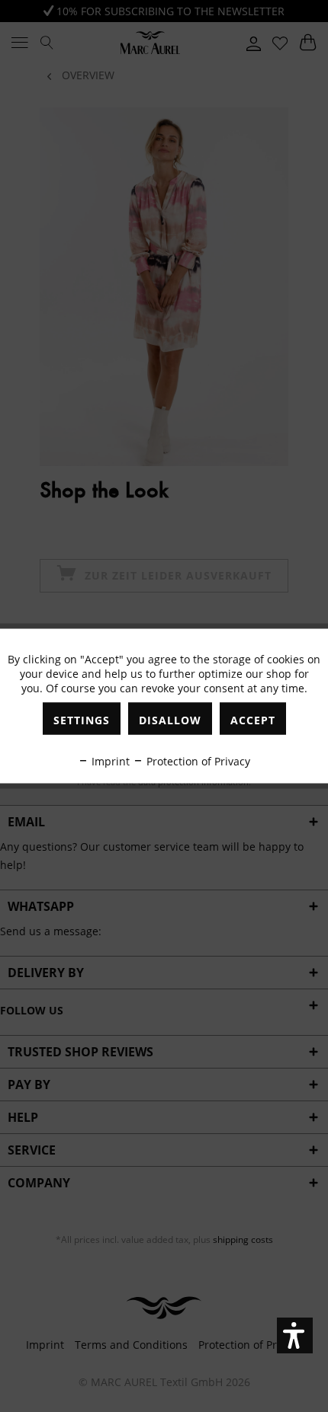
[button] (295, 1335)
